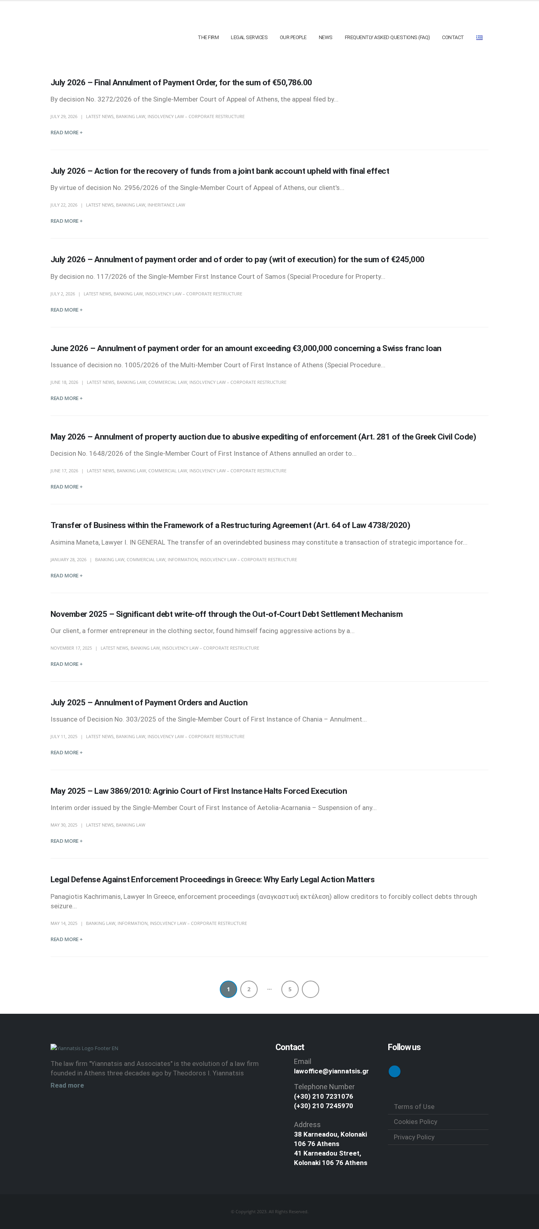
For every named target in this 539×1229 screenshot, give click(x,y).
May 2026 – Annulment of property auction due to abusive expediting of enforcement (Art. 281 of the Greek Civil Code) (263, 437)
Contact (453, 37)
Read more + (66, 132)
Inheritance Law (166, 205)
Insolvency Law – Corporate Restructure (196, 116)
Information (183, 559)
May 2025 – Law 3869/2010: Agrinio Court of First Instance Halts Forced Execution (199, 791)
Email (302, 1061)
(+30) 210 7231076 (323, 1096)
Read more (67, 1085)
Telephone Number (324, 1086)
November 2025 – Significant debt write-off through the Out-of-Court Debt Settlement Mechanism (226, 614)
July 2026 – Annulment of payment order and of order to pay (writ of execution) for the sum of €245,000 (237, 259)
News (326, 37)
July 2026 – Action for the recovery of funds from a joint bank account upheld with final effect (220, 171)
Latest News (100, 116)
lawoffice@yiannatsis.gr (331, 1071)
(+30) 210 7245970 (323, 1106)
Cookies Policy (415, 1122)
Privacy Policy (414, 1137)
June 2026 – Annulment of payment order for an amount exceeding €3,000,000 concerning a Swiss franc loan (246, 348)
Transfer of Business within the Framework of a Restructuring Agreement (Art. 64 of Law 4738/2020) (230, 525)
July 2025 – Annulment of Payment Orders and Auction (149, 702)
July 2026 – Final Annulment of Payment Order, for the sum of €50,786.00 (181, 82)
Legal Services (249, 37)
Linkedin (395, 1071)
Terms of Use (414, 1107)
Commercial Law (167, 382)
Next (310, 989)
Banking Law (130, 116)
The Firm (208, 37)
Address (307, 1124)
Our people (293, 37)
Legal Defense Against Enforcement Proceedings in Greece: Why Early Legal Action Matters (212, 879)
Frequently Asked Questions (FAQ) (387, 37)
